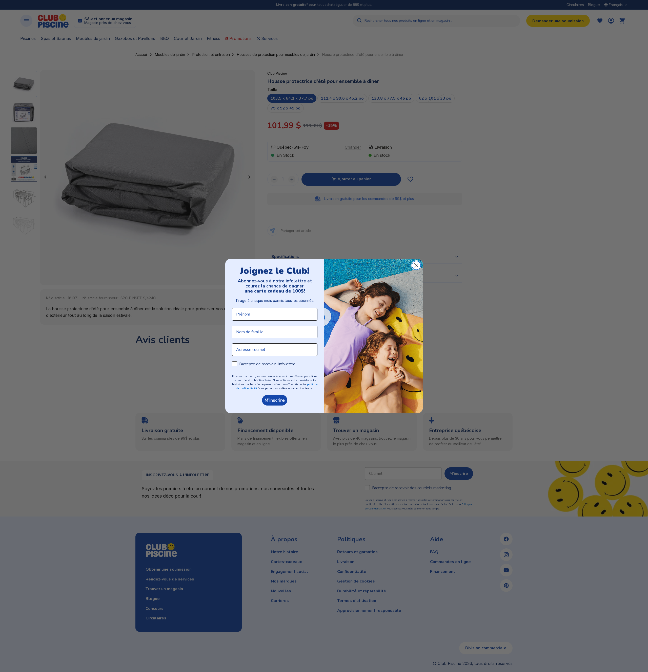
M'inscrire (275, 400)
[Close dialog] (416, 265)
